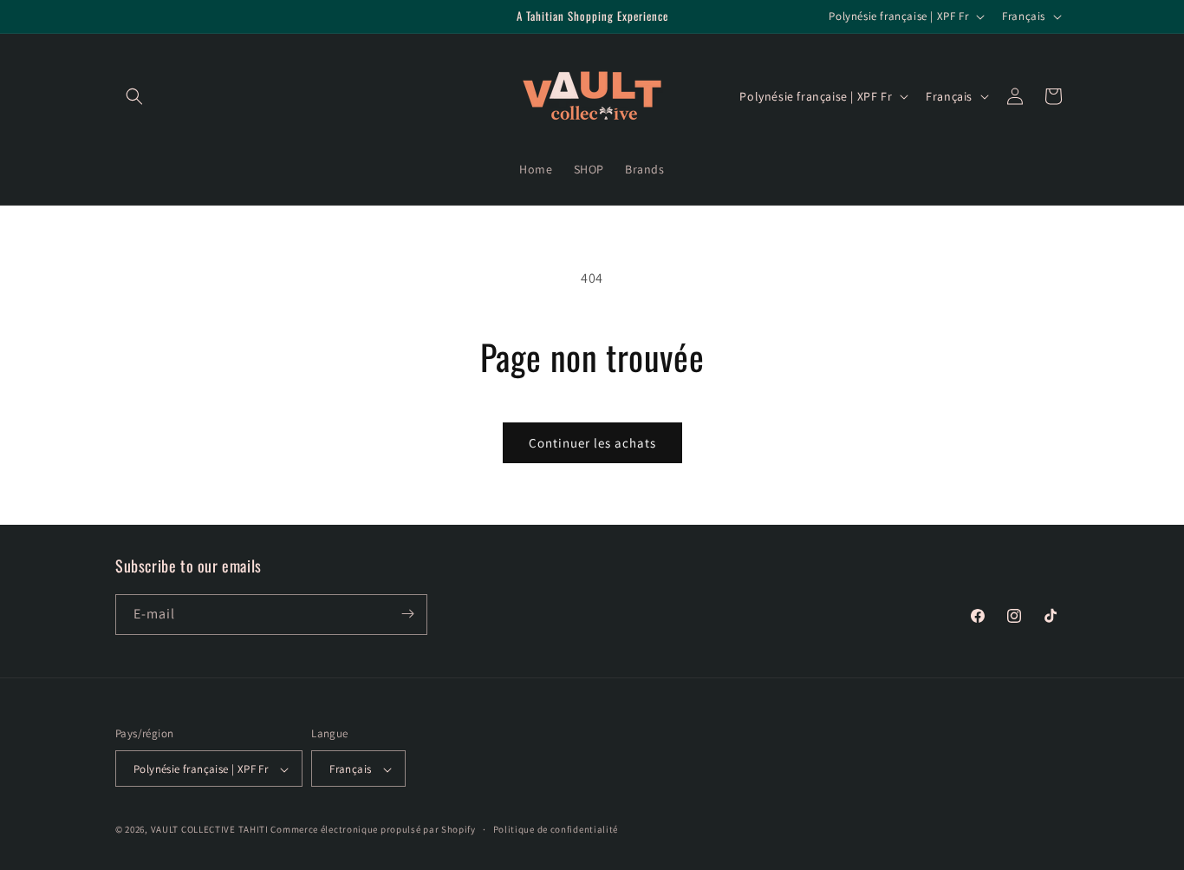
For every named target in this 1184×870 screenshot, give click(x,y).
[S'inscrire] (407, 613)
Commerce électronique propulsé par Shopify (372, 830)
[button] (134, 96)
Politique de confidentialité (556, 829)
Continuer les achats (592, 443)
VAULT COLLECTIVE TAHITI (210, 830)
